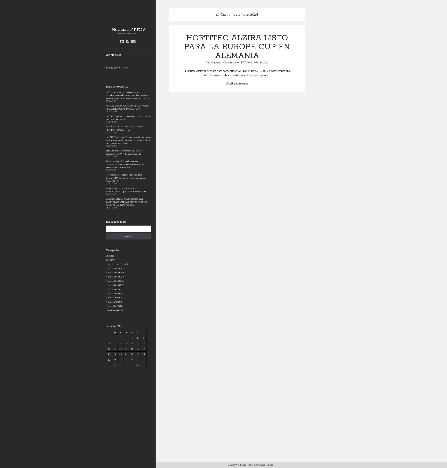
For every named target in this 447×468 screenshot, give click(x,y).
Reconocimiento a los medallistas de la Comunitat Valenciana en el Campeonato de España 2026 (126, 177)
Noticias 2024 (112, 306)
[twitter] (122, 41)
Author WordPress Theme (240, 464)
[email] (133, 41)
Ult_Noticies (113, 54)
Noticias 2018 (112, 281)
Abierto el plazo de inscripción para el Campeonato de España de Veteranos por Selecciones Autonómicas (125, 164)
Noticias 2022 (112, 297)
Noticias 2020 (112, 289)
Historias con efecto (115, 264)
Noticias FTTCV (128, 29)
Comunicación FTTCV (236, 62)
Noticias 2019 (112, 285)
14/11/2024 (261, 62)
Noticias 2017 (112, 276)
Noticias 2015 (112, 268)
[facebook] (127, 41)
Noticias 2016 (112, 272)
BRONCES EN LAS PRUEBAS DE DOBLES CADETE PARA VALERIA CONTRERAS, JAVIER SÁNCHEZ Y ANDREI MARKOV (126, 201)
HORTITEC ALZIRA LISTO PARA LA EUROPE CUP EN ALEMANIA (237, 47)
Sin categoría (112, 310)
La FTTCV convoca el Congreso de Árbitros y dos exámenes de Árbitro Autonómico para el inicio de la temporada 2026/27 (128, 140)
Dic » (138, 365)
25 (109, 359)
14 (126, 348)
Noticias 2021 (112, 293)
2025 (108, 255)
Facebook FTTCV (117, 67)
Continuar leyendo (237, 83)
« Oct (114, 365)
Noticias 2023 (112, 301)
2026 (108, 260)
